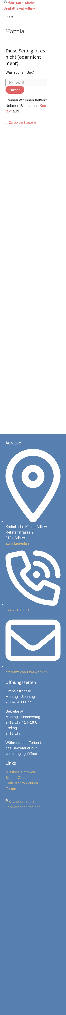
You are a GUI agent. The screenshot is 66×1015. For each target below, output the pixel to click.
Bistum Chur (16, 778)
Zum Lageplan (17, 543)
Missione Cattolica (20, 772)
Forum (11, 789)
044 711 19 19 (17, 610)
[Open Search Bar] (61, 5)
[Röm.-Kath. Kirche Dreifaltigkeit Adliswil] (20, 5)
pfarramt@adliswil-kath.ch (27, 672)
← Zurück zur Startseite (21, 122)
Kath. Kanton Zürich (22, 783)
